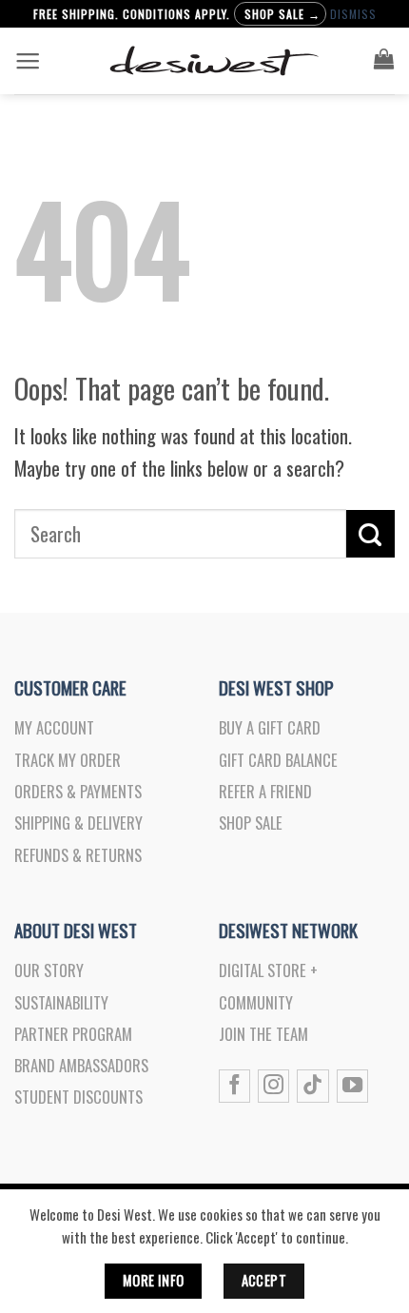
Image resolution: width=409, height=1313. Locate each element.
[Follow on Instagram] (273, 1086)
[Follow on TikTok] (312, 1086)
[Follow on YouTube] (352, 1086)
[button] (27, 61)
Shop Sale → (282, 14)
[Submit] (370, 534)
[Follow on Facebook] (234, 1086)
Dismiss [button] (353, 14)
